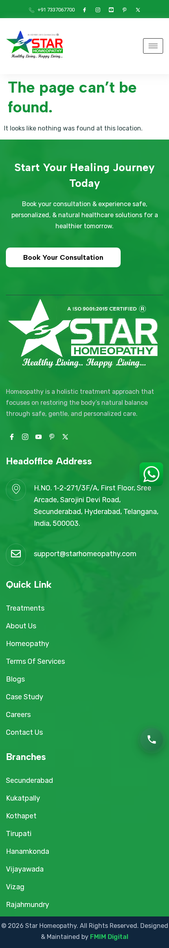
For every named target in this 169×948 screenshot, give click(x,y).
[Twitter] (138, 10)
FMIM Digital (109, 937)
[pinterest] (124, 10)
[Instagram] (98, 10)
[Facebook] (84, 10)
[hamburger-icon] (153, 46)
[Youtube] (111, 10)
